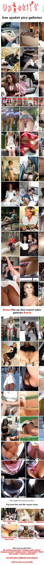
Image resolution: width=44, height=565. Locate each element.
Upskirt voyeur (21, 552)
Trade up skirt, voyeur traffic (22, 562)
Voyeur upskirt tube (27, 554)
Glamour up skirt (7, 552)
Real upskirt (32, 552)
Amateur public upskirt (31, 550)
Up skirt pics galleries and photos (22, 558)
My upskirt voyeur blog (12, 550)
